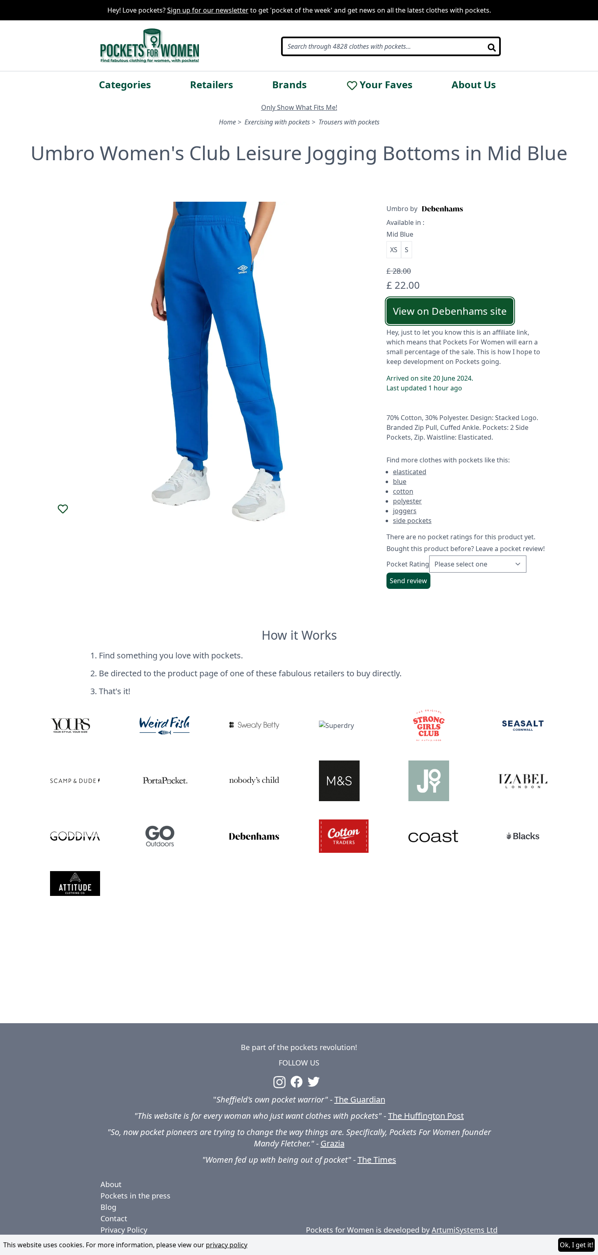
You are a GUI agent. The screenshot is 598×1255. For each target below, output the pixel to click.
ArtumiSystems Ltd (465, 1230)
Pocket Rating (407, 564)
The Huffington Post (426, 1115)
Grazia (333, 1143)
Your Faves (386, 84)
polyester (407, 501)
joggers (405, 510)
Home (227, 122)
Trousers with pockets (349, 122)
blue (399, 481)
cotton (403, 491)
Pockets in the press (135, 1196)
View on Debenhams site (450, 311)
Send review (408, 580)
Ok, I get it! (576, 1244)
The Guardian (359, 1099)
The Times (377, 1159)
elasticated (409, 471)
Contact (113, 1218)
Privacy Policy (123, 1230)
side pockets (412, 520)
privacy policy (226, 1244)
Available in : (405, 222)
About (111, 1184)
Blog (108, 1207)
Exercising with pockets (277, 122)
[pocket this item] (63, 509)
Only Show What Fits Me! (299, 107)
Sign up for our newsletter (208, 10)
